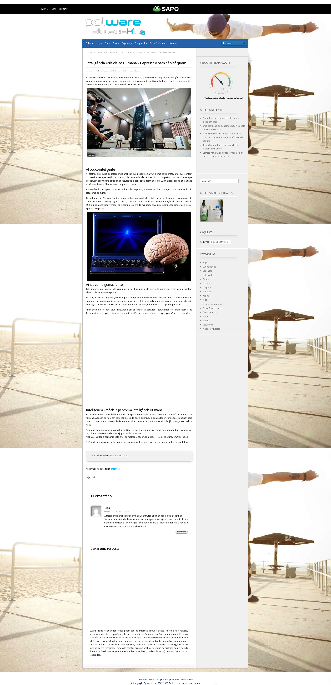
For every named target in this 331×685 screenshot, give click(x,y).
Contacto (142, 679)
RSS (172, 679)
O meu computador (213, 303)
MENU (44, 9)
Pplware (89, 43)
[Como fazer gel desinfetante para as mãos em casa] (211, 211)
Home (93, 52)
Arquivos (204, 241)
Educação (207, 270)
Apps (205, 262)
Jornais (63, 9)
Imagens (207, 287)
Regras (165, 679)
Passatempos (210, 312)
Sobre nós (154, 679)
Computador (141, 43)
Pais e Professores (158, 43)
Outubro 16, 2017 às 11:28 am (116, 511)
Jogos (99, 43)
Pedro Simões (101, 71)
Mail (54, 9)
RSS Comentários (184, 679)
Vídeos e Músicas (211, 328)
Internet (102, 52)
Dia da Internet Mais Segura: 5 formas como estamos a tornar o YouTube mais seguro (223, 137)
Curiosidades (209, 266)
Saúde (206, 320)
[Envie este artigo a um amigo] (97, 477)
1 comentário (133, 71)
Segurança (127, 43)
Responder (181, 532)
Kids (205, 299)
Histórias (173, 43)
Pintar (107, 43)
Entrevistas (208, 274)
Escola (116, 43)
